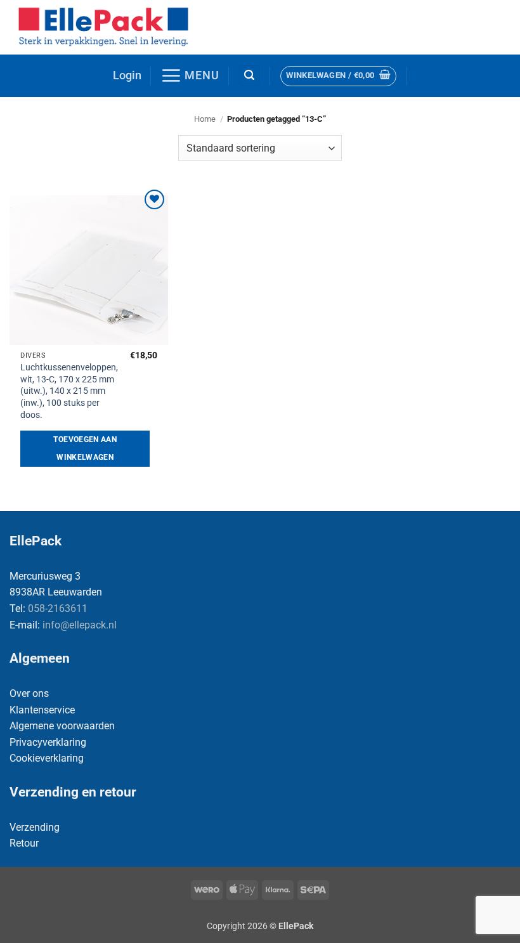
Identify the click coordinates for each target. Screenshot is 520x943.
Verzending (35, 827)
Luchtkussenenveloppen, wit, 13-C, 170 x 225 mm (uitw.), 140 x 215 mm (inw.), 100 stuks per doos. (69, 391)
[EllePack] (105, 27)
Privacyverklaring (48, 742)
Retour (24, 843)
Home (205, 119)
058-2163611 (58, 608)
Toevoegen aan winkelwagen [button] (85, 448)
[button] (127, 76)
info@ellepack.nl (79, 625)
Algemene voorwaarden (62, 726)
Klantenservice (42, 710)
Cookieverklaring (47, 758)
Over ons (29, 693)
